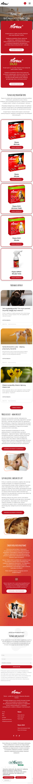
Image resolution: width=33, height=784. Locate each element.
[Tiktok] (19, 735)
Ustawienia (6, 780)
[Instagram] (16, 735)
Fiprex (19, 712)
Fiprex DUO (21, 725)
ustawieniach (6, 774)
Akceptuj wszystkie (8, 777)
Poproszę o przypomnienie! (16, 591)
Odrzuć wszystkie (21, 777)
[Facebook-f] (13, 735)
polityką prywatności (5, 680)
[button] (29, 3)
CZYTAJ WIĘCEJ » (6, 320)
